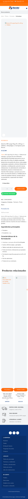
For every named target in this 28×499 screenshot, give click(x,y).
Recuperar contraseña (8, 485)
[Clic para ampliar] (3, 135)
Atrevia (3, 154)
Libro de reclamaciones (9, 469)
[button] (21, 389)
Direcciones (6, 480)
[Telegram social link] (13, 205)
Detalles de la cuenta (8, 483)
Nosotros (5, 440)
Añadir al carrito (21, 188)
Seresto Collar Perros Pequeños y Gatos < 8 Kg (20, 395)
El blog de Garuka (7, 446)
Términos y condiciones (9, 461)
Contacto (5, 451)
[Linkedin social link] (11, 205)
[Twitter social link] (7, 205)
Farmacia (12, 16)
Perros (7, 16)
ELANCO (21, 398)
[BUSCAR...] (26, 12)
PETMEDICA (4, 140)
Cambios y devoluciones (9, 464)
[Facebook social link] (5, 205)
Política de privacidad (8, 459)
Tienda (4, 443)
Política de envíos (7, 467)
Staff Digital (23, 496)
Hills (7, 399)
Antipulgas (19, 16)
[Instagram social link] (14, 432)
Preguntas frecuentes (8, 448)
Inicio (2, 16)
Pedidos (5, 477)
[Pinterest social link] (9, 205)
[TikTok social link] (17, 432)
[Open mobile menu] (1, 8)
